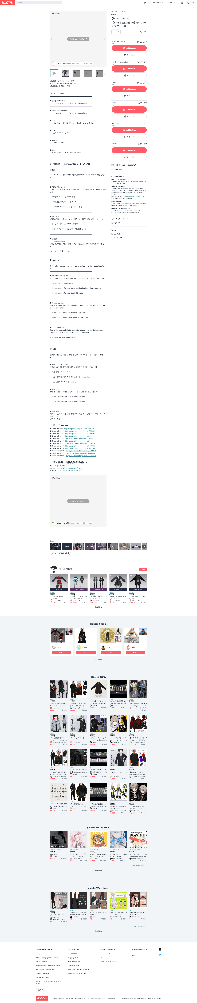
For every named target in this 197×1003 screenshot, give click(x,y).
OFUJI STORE (65, 569)
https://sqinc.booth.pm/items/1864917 (79, 429)
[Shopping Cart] (181, 2)
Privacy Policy (116, 234)
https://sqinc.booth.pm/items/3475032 (80, 446)
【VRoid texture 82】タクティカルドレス (117, 597)
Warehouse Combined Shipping (78, 969)
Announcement (105, 954)
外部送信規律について (114, 998)
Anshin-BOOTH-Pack (127, 196)
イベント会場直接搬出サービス (46, 969)
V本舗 (84, 647)
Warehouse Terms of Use (82, 998)
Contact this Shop (117, 238)
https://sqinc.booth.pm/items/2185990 (79, 438)
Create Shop (172, 2)
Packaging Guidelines (43, 973)
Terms (113, 230)
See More (98, 659)
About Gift (117, 169)
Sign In (145, 2)
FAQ (101, 958)
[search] (60, 2)
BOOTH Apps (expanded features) (47, 958)
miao (59, 647)
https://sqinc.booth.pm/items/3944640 (81, 456)
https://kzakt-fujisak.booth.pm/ (69, 471)
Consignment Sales (42, 977)
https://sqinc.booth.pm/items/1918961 (80, 434)
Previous (51, 39)
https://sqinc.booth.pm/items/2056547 (80, 436)
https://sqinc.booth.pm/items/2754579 (80, 443)
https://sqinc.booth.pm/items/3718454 (81, 451)
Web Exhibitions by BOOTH (77, 973)
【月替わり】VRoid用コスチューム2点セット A (78, 597)
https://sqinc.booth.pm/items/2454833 (80, 441)
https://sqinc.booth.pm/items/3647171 (80, 448)
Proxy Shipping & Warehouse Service (48, 965)
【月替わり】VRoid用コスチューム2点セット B (98, 597)
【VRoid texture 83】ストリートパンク (58, 597)
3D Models (115, 12)
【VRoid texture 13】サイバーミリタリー (137, 597)
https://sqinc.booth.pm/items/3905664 (80, 453)
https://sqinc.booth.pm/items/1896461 (80, 431)
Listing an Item (41, 954)
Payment (116, 223)
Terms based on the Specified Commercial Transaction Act (139, 998)
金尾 (108, 647)
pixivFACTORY (115, 212)
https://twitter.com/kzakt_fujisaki (69, 468)
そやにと (135, 647)
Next (105, 39)
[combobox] (39, 2)
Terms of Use (69, 998)
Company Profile (59, 998)
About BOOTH (158, 2)
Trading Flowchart (119, 219)
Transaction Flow (73, 965)
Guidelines (93, 998)
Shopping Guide (73, 958)
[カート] (127, 18)
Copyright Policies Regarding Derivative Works (49, 982)
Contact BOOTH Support (108, 962)
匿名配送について (41, 962)
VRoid (124, 12)
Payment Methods (74, 962)
